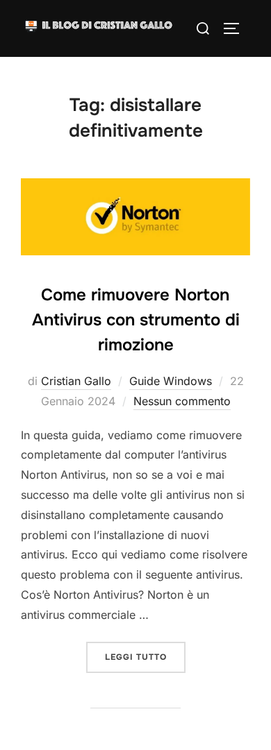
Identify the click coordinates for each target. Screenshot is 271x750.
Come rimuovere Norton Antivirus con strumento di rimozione (136, 319)
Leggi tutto (145, 657)
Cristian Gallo (76, 381)
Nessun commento (182, 401)
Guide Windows (170, 381)
